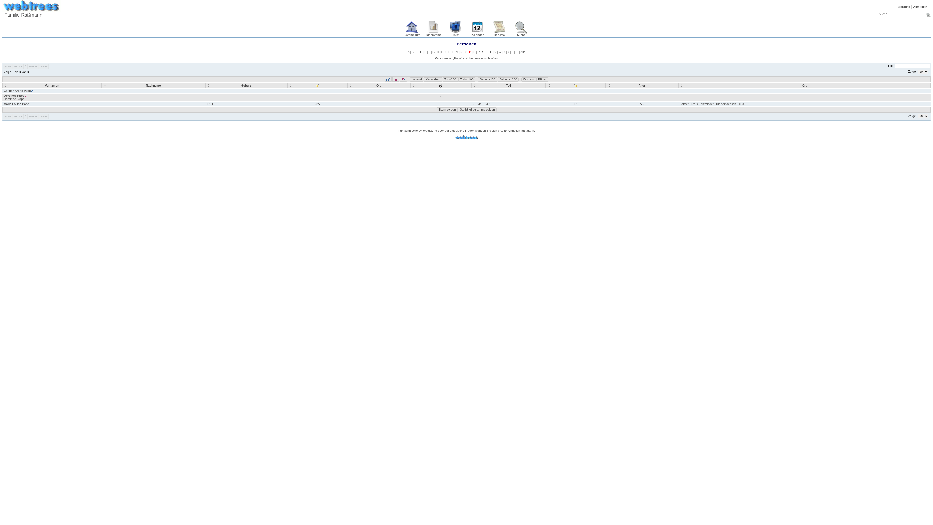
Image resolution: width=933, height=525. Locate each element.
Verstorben (433, 79)
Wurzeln (528, 79)
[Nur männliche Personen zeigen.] (388, 79)
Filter (891, 66)
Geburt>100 (487, 79)
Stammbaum (412, 35)
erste (8, 66)
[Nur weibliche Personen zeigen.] (395, 79)
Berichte (499, 35)
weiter (33, 66)
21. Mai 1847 (481, 104)
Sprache (904, 7)
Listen (456, 35)
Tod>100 (450, 79)
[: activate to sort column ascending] (317, 85)
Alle (523, 52)
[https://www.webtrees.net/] (466, 137)
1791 (210, 104)
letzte (43, 66)
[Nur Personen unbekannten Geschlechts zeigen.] (403, 79)
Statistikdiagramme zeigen (477, 109)
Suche (521, 35)
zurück (18, 66)
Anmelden (920, 7)
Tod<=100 (467, 79)
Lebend (417, 79)
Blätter (542, 79)
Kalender (477, 35)
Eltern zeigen (447, 109)
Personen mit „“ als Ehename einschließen (466, 58)
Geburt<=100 (508, 79)
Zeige (912, 71)
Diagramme (433, 35)
